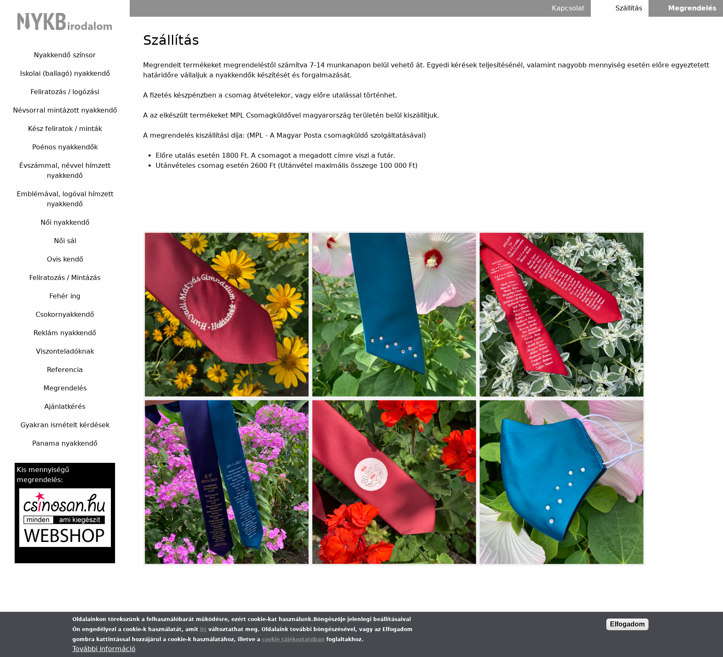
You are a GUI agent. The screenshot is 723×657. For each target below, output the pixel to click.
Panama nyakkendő (64, 443)
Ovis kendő (65, 259)
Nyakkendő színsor (65, 55)
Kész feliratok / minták (65, 129)
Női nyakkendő (65, 222)
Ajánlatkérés (64, 407)
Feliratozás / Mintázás (64, 278)
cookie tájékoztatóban (293, 639)
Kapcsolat (568, 8)
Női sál (65, 241)
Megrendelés (65, 388)
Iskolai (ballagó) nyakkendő (65, 73)
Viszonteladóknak (65, 351)
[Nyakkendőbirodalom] (65, 21)
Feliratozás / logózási (65, 92)
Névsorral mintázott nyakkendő (65, 110)
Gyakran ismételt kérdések (65, 425)
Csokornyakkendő (65, 314)
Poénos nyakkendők (65, 147)
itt (203, 629)
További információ (104, 649)
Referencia (65, 370)
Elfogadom (627, 624)
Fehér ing (64, 296)
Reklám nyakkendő (64, 333)
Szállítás (628, 8)
